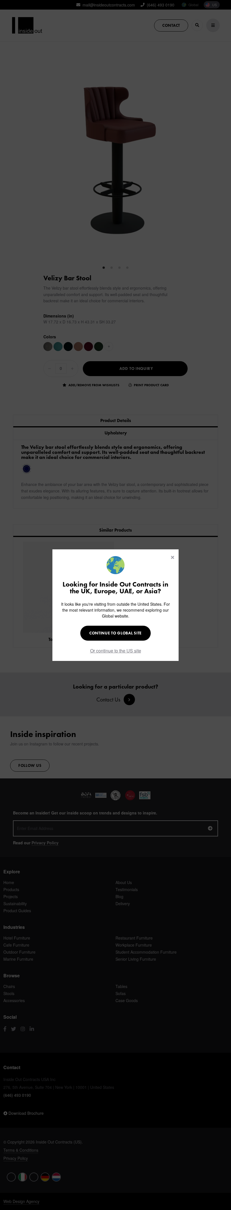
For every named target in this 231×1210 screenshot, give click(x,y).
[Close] (172, 557)
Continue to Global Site (115, 633)
